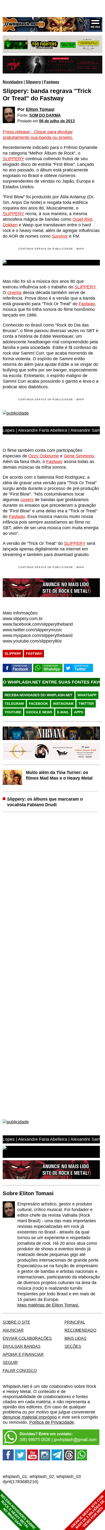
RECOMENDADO (80, 1330)
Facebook (38, 704)
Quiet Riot (82, 219)
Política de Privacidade (51, 1422)
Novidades (13, 82)
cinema (14, 292)
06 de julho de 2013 (57, 121)
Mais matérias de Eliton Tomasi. (48, 1305)
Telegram (14, 704)
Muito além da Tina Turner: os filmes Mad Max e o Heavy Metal (59, 775)
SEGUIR (10, 1362)
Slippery (33, 82)
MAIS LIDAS (75, 1338)
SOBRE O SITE (16, 1322)
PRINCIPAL (74, 1322)
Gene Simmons (79, 456)
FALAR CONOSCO (20, 1370)
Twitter (86, 704)
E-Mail (63, 712)
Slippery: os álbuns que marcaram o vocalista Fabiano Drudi (45, 802)
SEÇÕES (72, 1346)
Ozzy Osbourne (43, 456)
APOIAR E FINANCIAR (23, 1354)
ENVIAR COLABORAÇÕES (27, 1338)
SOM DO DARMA (45, 115)
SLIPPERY (13, 158)
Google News (39, 712)
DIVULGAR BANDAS (22, 1346)
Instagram (63, 704)
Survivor (60, 236)
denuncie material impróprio (30, 1417)
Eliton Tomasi (40, 109)
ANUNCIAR (13, 1330)
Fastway (51, 82)
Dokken (10, 224)
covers (27, 499)
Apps (78, 712)
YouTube (13, 712)
